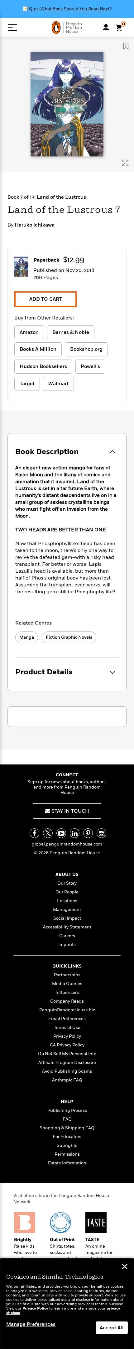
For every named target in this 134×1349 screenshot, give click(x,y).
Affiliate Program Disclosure (67, 1062)
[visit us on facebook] (34, 833)
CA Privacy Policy (67, 1045)
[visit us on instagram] (101, 833)
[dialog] (67, 1304)
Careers (67, 936)
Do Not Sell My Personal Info (67, 1054)
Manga (26, 637)
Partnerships (67, 975)
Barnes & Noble (70, 332)
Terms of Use (67, 1027)
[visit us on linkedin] (74, 833)
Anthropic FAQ (67, 1080)
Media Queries (67, 984)
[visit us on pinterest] (88, 833)
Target (27, 383)
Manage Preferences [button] (30, 1324)
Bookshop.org (86, 349)
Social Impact (67, 918)
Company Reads (67, 1001)
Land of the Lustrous (61, 197)
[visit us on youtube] (61, 833)
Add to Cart (45, 299)
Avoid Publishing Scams (67, 1071)
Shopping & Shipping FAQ (67, 1128)
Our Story (67, 883)
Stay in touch (69, 811)
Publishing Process (67, 1110)
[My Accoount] (106, 27)
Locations (67, 901)
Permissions (67, 1154)
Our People (67, 892)
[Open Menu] (12, 27)
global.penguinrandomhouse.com (67, 844)
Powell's (90, 366)
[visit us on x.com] (48, 833)
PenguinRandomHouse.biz (67, 1010)
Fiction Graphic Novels (69, 637)
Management (67, 909)
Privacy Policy (67, 1036)
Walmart (58, 383)
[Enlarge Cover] (125, 163)
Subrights (67, 1145)
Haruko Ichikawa (35, 225)
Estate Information (67, 1163)
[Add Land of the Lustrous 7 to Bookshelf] (125, 46)
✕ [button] (124, 1267)
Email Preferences (67, 1019)
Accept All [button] (112, 1327)
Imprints (67, 945)
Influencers (67, 992)
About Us (67, 874)
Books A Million (38, 349)
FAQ (67, 1119)
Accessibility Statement (67, 927)
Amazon (29, 332)
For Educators (67, 1137)
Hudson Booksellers (43, 366)
